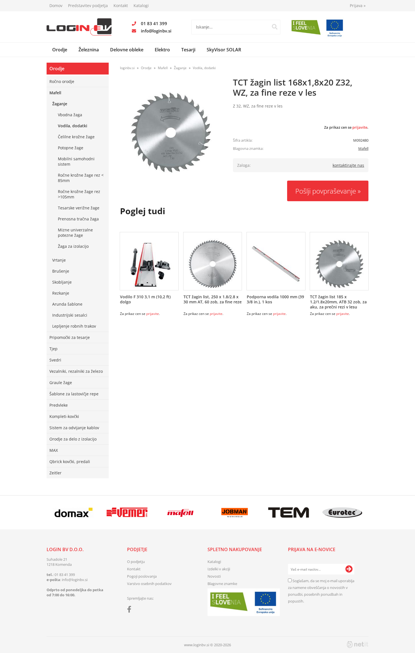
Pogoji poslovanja (142, 576)
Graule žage (60, 382)
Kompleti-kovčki (64, 416)
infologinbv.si (156, 31)
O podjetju (136, 561)
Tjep (53, 348)
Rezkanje (60, 293)
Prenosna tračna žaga (78, 219)
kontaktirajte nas (348, 165)
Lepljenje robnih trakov (74, 326)
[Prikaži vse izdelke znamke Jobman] (234, 512)
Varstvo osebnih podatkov (149, 583)
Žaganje (59, 103)
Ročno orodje (61, 81)
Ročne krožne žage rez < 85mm (81, 177)
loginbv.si (127, 67)
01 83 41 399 (154, 23)
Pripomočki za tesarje (69, 337)
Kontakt (120, 5)
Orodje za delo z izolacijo (73, 439)
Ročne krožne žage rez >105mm (79, 194)
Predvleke (58, 405)
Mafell (55, 92)
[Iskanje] (275, 27)
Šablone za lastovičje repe (74, 393)
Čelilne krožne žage (76, 136)
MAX (53, 450)
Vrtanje (59, 260)
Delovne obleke (126, 50)
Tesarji (188, 50)
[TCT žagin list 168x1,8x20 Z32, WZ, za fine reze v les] (171, 132)
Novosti (214, 576)
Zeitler (55, 472)
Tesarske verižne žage (78, 208)
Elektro (162, 50)
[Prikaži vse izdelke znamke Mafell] (180, 512)
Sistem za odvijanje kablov (74, 427)
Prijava (358, 5)
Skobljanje (62, 282)
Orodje (59, 50)
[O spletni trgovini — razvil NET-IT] (357, 644)
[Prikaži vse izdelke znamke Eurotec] (342, 512)
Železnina (88, 50)
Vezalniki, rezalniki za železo (76, 371)
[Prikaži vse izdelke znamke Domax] (73, 512)
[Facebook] (130, 610)
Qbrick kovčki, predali (69, 461)
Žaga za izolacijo (73, 246)
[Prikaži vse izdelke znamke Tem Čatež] (288, 512)
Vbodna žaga (70, 114)
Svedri (55, 360)
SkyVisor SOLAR (224, 50)
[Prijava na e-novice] (349, 569)
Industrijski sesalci (69, 315)
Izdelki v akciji (218, 568)
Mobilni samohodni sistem (76, 161)
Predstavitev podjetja (88, 5)
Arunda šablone (67, 304)
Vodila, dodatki (72, 125)
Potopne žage (70, 147)
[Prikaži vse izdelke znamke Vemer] (126, 512)
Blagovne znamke (222, 583)
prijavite (359, 127)
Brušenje (60, 271)
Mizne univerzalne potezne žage (75, 232)
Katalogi (141, 5)
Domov (55, 5)
